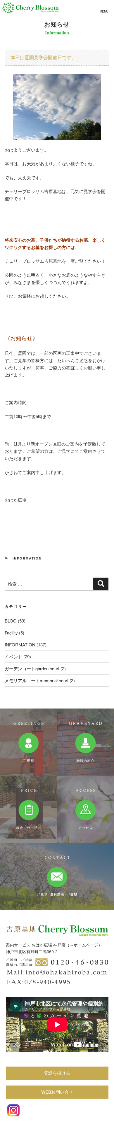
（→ (69, 945)
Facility (11, 632)
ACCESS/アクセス (85, 809)
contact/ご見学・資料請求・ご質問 (57, 876)
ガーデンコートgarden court (32, 668)
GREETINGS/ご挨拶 (28, 742)
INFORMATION (27, 558)
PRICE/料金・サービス (28, 809)
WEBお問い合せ (57, 1092)
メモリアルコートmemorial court (36, 680)
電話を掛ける (57, 1073)
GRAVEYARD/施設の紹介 (85, 742)
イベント (13, 656)
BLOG (11, 621)
